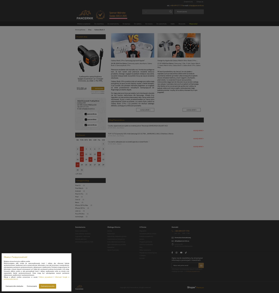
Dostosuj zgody (32, 286)
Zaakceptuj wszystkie (47, 286)
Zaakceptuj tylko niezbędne (14, 286)
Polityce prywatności (46, 277)
